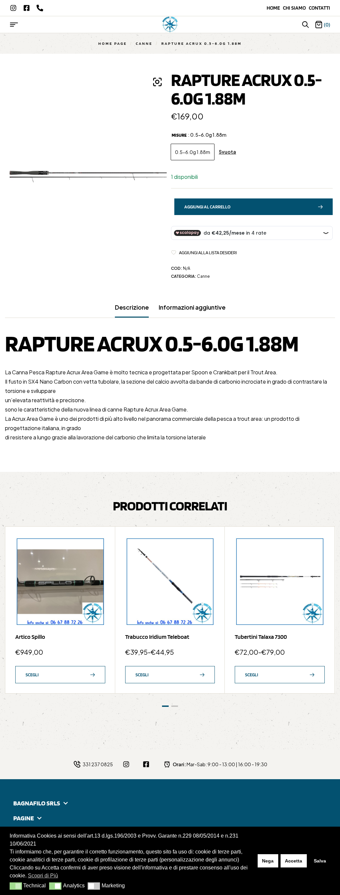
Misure (179, 135)
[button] (16, 886)
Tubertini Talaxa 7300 (261, 636)
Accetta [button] (293, 860)
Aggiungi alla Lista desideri (208, 252)
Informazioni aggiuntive (192, 307)
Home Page (112, 43)
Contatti (319, 8)
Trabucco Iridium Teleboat (157, 636)
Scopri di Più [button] (43, 875)
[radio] (192, 152)
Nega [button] (268, 860)
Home (275, 8)
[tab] (132, 311)
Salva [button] (320, 860)
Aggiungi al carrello (207, 206)
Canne (144, 43)
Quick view (97, 561)
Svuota (227, 151)
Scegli (32, 674)
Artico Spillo (30, 636)
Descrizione (132, 307)
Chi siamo (296, 8)
